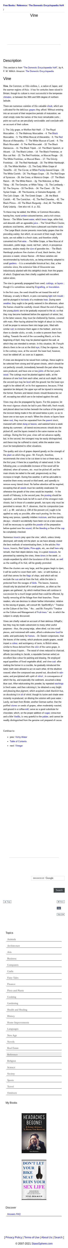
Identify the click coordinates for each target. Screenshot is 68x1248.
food (58, 632)
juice (36, 223)
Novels (11, 1041)
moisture (42, 517)
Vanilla (17, 716)
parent (49, 420)
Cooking (11, 997)
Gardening (12, 1003)
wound (28, 528)
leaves (34, 424)
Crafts (10, 971)
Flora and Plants (15, 990)
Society (11, 1073)
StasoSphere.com (42, 1243)
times (43, 555)
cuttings (49, 283)
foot (20, 378)
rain (61, 672)
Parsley (42, 170)
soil (12, 329)
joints (41, 371)
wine (24, 241)
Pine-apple (36, 548)
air (54, 310)
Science (11, 1067)
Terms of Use (31, 1237)
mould (60, 296)
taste (60, 226)
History (11, 1016)
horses (31, 636)
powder (39, 524)
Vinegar (19, 745)
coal (54, 661)
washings (59, 683)
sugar (47, 713)
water (31, 219)
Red (61, 137)
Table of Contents (18, 741)
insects (17, 537)
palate (45, 716)
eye (37, 347)
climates (7, 97)
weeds (23, 488)
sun (16, 579)
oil (22, 694)
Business (11, 958)
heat (46, 299)
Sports (10, 1080)
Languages (12, 1029)
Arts (9, 952)
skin (37, 647)
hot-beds (25, 299)
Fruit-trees (42, 612)
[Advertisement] (34, 36)
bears (44, 219)
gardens (13, 263)
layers (60, 283)
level (28, 382)
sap (62, 528)
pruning (47, 495)
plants (16, 310)
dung (25, 424)
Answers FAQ (13, 1214)
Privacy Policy (13, 1237)
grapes (32, 109)
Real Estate (13, 1048)
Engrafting (40, 287)
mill (27, 709)
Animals (11, 939)
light (50, 296)
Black (55, 133)
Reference (12, 1054)
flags (28, 575)
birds (34, 583)
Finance (11, 984)
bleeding (43, 528)
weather (7, 303)
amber (24, 215)
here (57, 548)
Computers (12, 965)
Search (58, 1237)
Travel (10, 1086)
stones (14, 705)
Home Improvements (18, 1022)
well (61, 559)
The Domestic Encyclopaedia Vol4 (40, 67)
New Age (12, 1035)
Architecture (13, 945)
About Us (46, 1237)
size (32, 248)
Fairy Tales (12, 977)
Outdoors (12, 1093)
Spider (26, 548)
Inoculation (54, 287)
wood (5, 374)
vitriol (40, 676)
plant (9, 455)
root (11, 420)
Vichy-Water (21, 737)
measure (53, 552)
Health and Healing (17, 1009)
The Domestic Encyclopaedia (40, 71)
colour (14, 643)
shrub (49, 106)
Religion (11, 1061)
